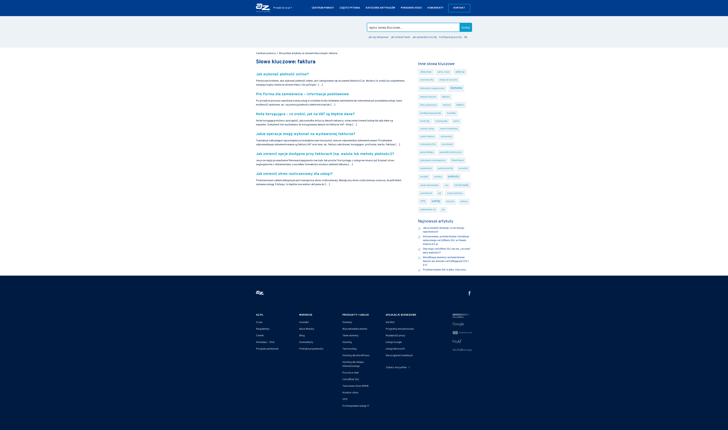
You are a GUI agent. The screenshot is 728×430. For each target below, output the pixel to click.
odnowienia (446, 136)
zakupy (464, 201)
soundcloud (426, 193)
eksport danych (428, 97)
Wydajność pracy (395, 335)
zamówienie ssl (427, 209)
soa (446, 185)
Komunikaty (435, 7)
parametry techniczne (450, 152)
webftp (435, 201)
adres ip (460, 72)
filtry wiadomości (428, 105)
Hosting (347, 342)
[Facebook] (469, 294)
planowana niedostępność (433, 160)
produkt (424, 177)
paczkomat (447, 144)
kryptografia (441, 121)
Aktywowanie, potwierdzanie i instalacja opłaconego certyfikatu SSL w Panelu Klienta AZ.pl (446, 240)
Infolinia (446, 105)
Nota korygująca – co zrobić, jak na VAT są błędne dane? (305, 114)
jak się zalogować (379, 37)
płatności (453, 176)
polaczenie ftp (445, 168)
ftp (465, 37)
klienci (460, 105)
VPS (422, 201)
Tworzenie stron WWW (355, 386)
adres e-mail (444, 72)
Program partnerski (267, 349)
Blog (302, 335)
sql (439, 193)
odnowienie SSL (428, 144)
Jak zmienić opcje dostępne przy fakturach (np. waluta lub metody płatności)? (325, 154)
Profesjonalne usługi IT (355, 406)
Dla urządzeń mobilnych (399, 355)
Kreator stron (350, 392)
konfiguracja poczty (450, 37)
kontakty (451, 113)
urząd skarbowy (455, 193)
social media (461, 185)
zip (443, 209)
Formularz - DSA (265, 342)
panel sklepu (427, 152)
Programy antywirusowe (400, 329)
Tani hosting (349, 349)
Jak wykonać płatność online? (283, 74)
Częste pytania (350, 7)
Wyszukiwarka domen (354, 329)
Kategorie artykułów (380, 7)
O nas (259, 322)
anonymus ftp (426, 80)
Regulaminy (262, 329)
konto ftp (424, 121)
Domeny (347, 322)
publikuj (438, 177)
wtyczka (450, 201)
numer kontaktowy (449, 129)
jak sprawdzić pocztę (425, 37)
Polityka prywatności (311, 349)
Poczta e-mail (350, 372)
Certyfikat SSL (350, 379)
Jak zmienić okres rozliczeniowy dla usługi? (294, 174)
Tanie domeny (350, 335)
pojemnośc (426, 168)
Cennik (260, 335)
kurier (456, 121)
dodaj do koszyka (448, 80)
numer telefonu (427, 136)
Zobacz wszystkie (396, 367)
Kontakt (459, 7)
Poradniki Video (411, 7)
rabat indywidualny (429, 185)
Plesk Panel (458, 160)
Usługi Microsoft (395, 349)
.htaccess (425, 72)
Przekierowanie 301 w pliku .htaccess (444, 269)
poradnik (463, 168)
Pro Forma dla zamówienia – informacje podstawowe (302, 94)
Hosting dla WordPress (355, 355)
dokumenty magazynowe (432, 88)
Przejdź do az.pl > (282, 8)
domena (456, 88)
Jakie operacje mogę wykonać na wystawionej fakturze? (305, 134)
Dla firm (390, 322)
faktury (446, 96)
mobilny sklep (427, 129)
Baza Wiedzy (306, 329)
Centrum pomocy (323, 7)
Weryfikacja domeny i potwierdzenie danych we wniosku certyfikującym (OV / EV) (446, 261)
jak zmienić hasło (400, 37)
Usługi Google (394, 342)
